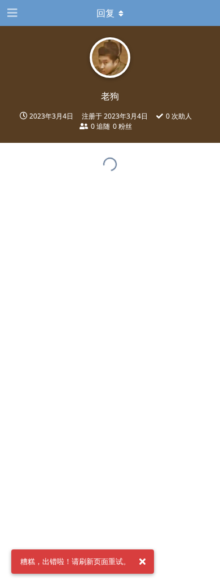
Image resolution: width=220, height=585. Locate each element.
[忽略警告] (142, 562)
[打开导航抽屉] (11, 13)
